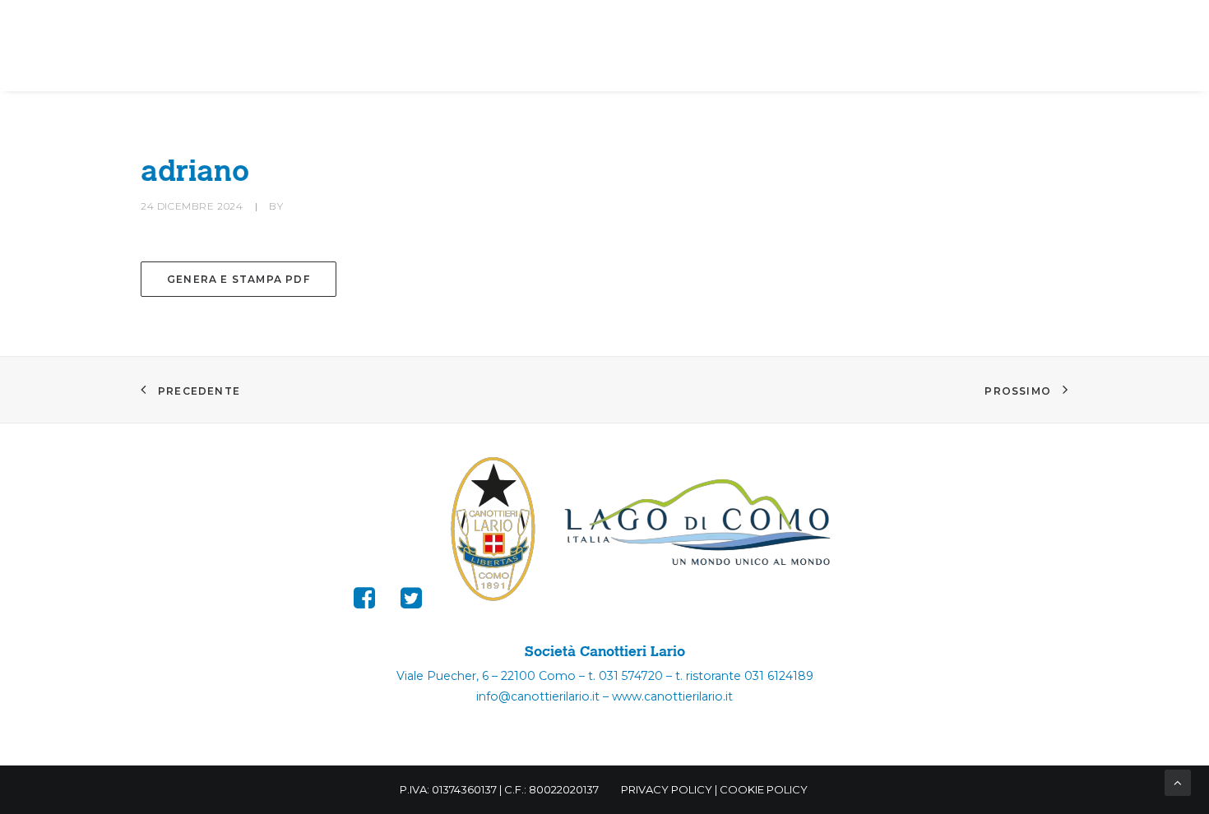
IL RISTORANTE (903, 24)
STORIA (504, 24)
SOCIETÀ (137, 24)
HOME (59, 24)
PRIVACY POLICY (666, 789)
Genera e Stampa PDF (238, 279)
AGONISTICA (389, 24)
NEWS (784, 24)
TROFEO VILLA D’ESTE (655, 24)
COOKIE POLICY (764, 789)
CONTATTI (1039, 24)
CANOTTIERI (257, 24)
